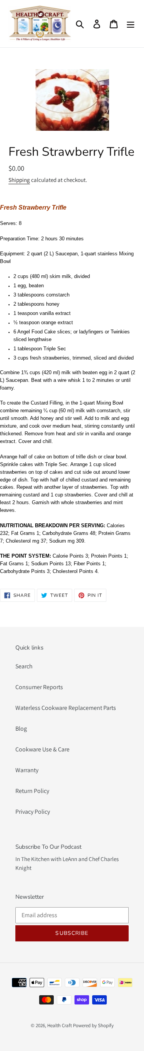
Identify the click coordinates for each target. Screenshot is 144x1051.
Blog (21, 729)
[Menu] (130, 23)
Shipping (19, 179)
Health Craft (59, 1025)
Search (24, 666)
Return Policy (32, 791)
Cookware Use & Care (42, 749)
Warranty (26, 770)
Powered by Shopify (93, 1025)
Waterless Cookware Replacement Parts (65, 708)
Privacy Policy (32, 812)
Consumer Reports (39, 687)
